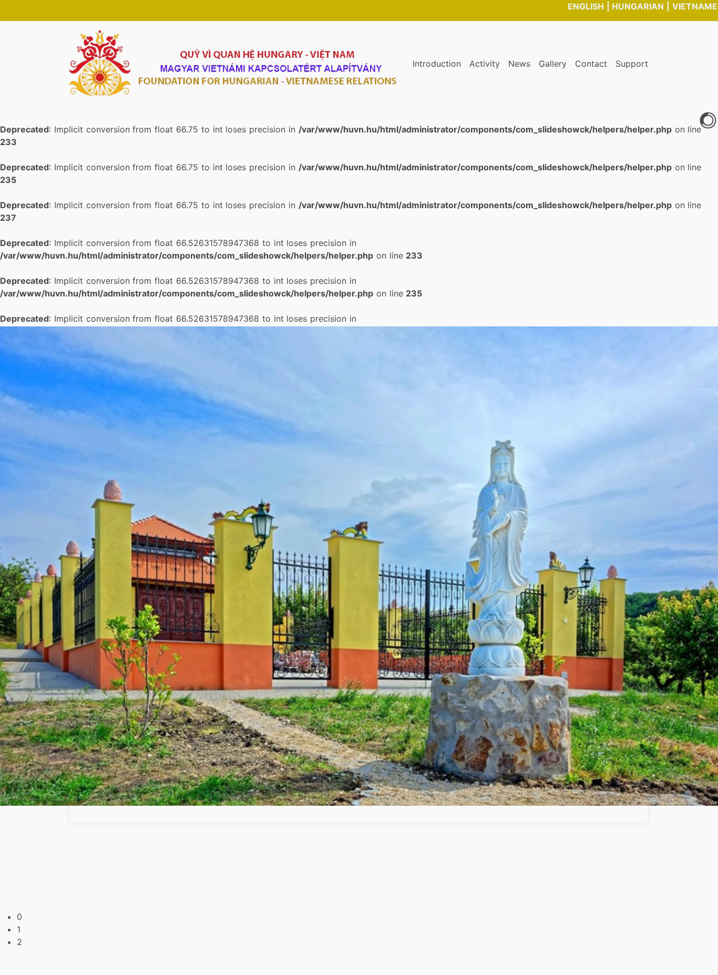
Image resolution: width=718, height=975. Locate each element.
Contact (591, 63)
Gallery (553, 63)
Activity (484, 63)
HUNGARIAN (638, 6)
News (519, 63)
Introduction (437, 63)
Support (632, 63)
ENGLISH (586, 6)
